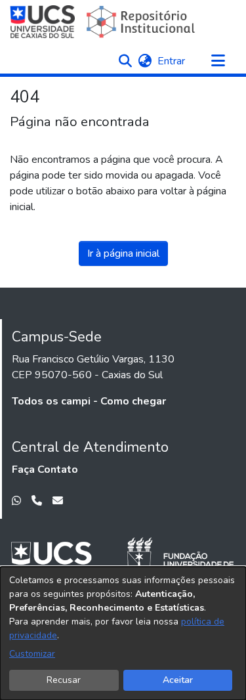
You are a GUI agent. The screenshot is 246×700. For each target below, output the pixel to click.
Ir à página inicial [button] (123, 253)
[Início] (104, 21)
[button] (125, 61)
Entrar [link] (171, 61)
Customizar (32, 653)
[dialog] (123, 633)
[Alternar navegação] (217, 61)
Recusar (64, 680)
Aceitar (178, 680)
